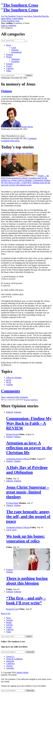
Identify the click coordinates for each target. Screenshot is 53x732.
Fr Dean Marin (12, 503)
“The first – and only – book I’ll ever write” (26, 600)
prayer (8, 380)
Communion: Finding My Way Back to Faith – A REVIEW (25, 181)
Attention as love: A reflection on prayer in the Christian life (29, 448)
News (8, 45)
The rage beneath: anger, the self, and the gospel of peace (28, 516)
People (9, 57)
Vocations (15, 61)
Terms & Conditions (14, 659)
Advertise (10, 668)
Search (29, 75)
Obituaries (15, 59)
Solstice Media (22, 672)
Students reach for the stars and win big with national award (25, 184)
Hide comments (21, 397)
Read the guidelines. (31, 400)
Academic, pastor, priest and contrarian (17, 153)
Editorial (9, 412)
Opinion (9, 54)
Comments (10, 391)
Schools (9, 64)
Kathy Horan (27, 127)
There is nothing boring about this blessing (27, 580)
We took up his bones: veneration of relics (25, 538)
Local (13, 47)
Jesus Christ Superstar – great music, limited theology (27, 492)
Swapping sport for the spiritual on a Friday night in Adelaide (24, 179)
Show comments (8, 397)
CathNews (10, 663)
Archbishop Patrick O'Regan (18, 459)
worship (9, 384)
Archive (9, 666)
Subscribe (10, 661)
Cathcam (9, 68)
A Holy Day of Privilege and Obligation (27, 470)
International (16, 52)
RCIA (8, 382)
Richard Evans (12, 434)
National (14, 50)
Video (8, 71)
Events (9, 66)
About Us (10, 656)
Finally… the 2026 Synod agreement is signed (25, 177)
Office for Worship (13, 378)
